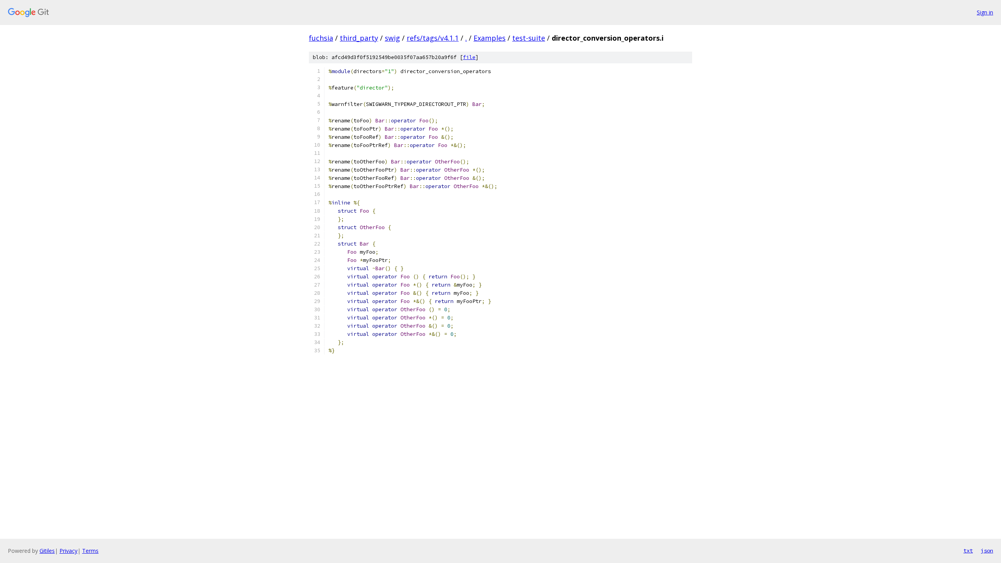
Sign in (985, 12)
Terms (90, 550)
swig (392, 38)
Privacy (68, 550)
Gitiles (47, 550)
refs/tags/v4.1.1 (433, 38)
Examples (490, 38)
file (469, 57)
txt (968, 550)
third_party (359, 38)
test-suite (528, 38)
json (987, 550)
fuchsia (321, 38)
